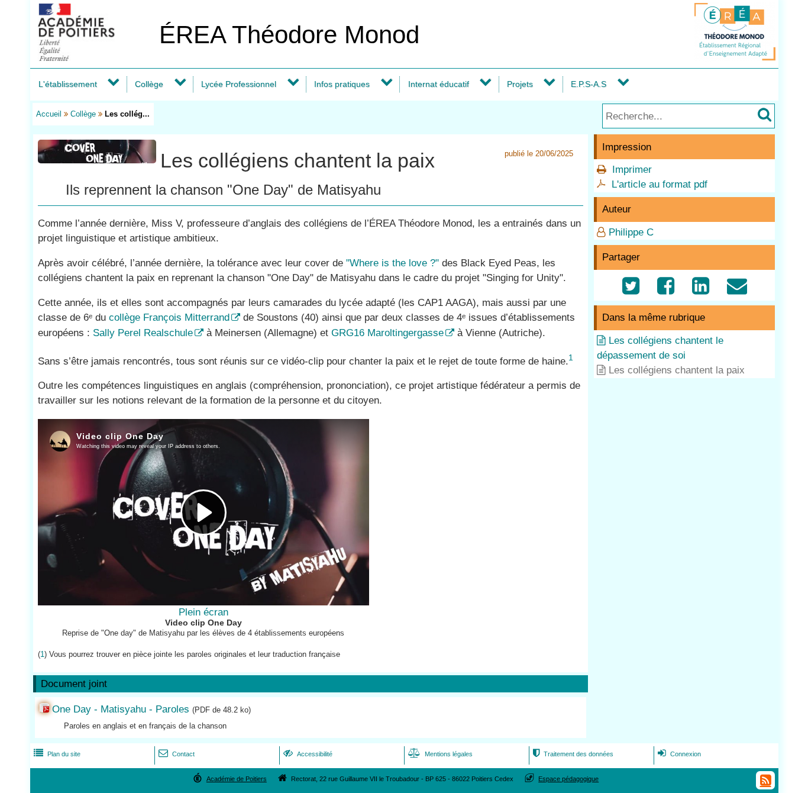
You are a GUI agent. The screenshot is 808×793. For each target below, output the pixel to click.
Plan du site (57, 753)
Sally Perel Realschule (143, 333)
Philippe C (631, 232)
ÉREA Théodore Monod (289, 35)
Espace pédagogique (568, 778)
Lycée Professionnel (238, 84)
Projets (520, 84)
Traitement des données (573, 753)
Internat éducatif (438, 84)
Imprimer (632, 169)
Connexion (679, 753)
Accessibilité (307, 753)
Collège (149, 84)
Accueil (49, 113)
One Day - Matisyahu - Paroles (120, 709)
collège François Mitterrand (169, 317)
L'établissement (67, 84)
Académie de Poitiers (236, 778)
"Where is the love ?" (392, 263)
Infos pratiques (342, 84)
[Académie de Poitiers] (92, 57)
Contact (177, 753)
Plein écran (203, 612)
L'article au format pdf (659, 184)
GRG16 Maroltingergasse (387, 333)
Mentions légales (440, 753)
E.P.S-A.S (588, 84)
